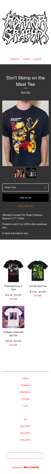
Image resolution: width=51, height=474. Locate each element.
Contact (26, 59)
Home (26, 378)
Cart (25, 405)
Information (25, 392)
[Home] (25, 27)
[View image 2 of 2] (31, 173)
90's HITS (25, 433)
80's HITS (25, 426)
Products (14, 59)
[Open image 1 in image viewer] (25, 133)
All (25, 419)
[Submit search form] (40, 455)
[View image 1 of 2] (20, 173)
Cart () (37, 59)
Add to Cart (25, 197)
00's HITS (25, 439)
